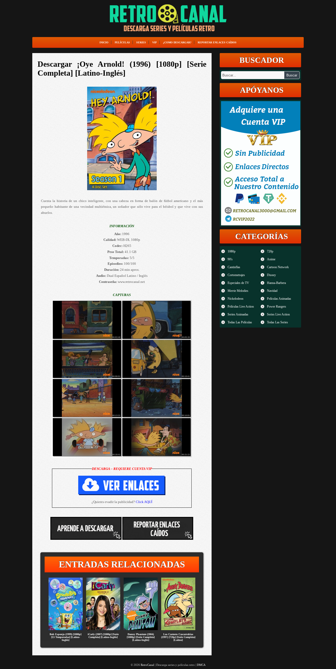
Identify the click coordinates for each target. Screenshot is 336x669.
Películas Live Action (241, 306)
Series (141, 42)
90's (230, 259)
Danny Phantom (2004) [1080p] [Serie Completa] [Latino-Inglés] (141, 637)
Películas (122, 42)
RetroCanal (147, 664)
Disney (271, 275)
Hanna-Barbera (276, 283)
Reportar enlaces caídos (217, 42)
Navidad (272, 291)
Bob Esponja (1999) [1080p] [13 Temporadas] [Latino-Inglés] (65, 637)
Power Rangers (276, 306)
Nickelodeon (235, 298)
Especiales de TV (238, 283)
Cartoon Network (278, 267)
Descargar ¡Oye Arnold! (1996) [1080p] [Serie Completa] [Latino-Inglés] (122, 68)
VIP (154, 42)
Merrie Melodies (238, 291)
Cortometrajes (236, 275)
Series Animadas (238, 314)
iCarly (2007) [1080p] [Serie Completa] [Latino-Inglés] (103, 636)
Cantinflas (234, 267)
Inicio (103, 42)
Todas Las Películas (240, 322)
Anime (271, 259)
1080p (231, 251)
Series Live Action (278, 314)
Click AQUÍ (144, 502)
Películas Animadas (279, 298)
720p (270, 251)
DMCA (201, 664)
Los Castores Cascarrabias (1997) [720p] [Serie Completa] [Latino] (178, 637)
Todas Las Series (277, 322)
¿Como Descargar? (177, 42)
